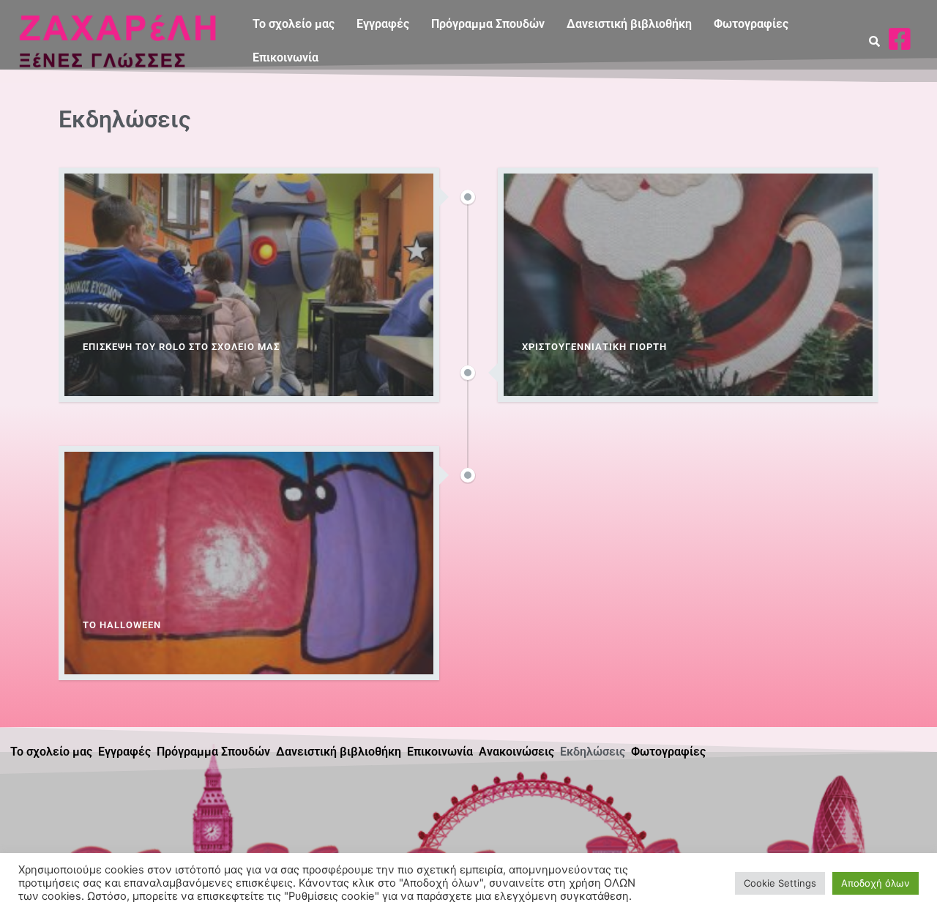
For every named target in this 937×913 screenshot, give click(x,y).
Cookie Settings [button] (780, 883)
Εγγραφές (382, 24)
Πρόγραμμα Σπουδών (488, 24)
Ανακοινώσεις (516, 752)
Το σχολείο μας (294, 24)
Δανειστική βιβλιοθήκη (629, 24)
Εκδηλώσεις (592, 752)
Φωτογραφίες (751, 24)
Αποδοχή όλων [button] (875, 883)
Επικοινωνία (285, 57)
